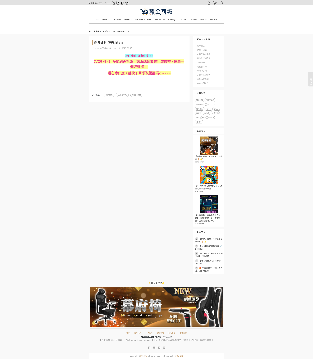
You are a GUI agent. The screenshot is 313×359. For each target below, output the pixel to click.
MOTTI (210, 104)
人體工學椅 (122, 94)
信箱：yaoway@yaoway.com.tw (138, 340)
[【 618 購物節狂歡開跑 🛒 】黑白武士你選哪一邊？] (209, 175)
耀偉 (204, 117)
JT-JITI (199, 122)
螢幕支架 (199, 109)
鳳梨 (198, 117)
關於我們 (137, 333)
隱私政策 (171, 333)
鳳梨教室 (109, 94)
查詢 (128, 333)
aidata (211, 117)
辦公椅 (206, 113)
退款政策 (160, 333)
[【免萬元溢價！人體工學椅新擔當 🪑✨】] (209, 146)
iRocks (217, 109)
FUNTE (209, 109)
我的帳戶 (149, 333)
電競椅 (198, 113)
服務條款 (183, 333)
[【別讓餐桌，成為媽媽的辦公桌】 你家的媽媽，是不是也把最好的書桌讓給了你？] (209, 204)
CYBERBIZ (179, 356)
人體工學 (215, 113)
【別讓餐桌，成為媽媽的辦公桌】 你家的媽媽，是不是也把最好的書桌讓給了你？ (208, 217)
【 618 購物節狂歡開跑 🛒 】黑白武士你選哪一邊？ (208, 187)
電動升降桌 (136, 94)
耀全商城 (143, 356)
